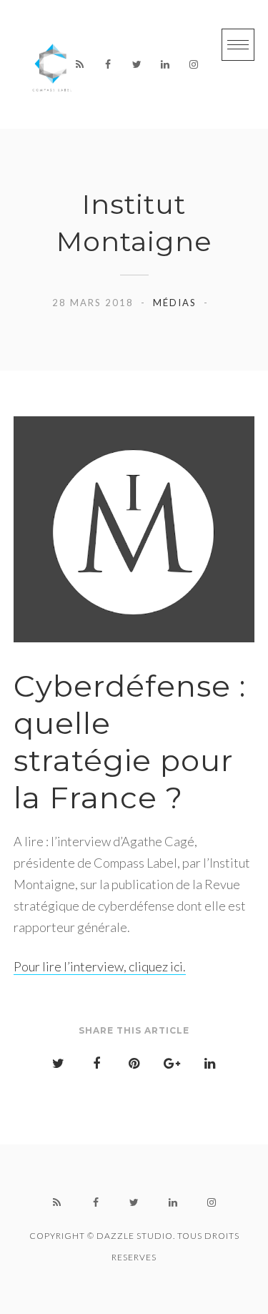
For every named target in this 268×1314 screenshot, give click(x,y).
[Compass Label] (53, 64)
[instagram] (194, 64)
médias (175, 302)
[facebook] (108, 64)
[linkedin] (165, 64)
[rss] (79, 64)
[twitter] (136, 64)
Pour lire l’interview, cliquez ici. (100, 966)
